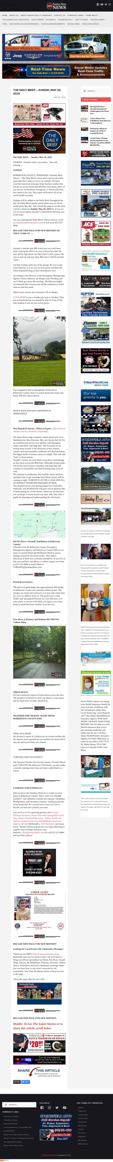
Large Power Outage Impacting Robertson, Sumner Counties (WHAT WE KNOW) (100, 141)
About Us (13, 15)
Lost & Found (81, 20)
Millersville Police (10, 1124)
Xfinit (23, 824)
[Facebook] (98, 4)
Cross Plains (83, 1118)
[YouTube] (64, 1107)
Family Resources (90, 24)
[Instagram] (109, 4)
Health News (37, 20)
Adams (80, 1107)
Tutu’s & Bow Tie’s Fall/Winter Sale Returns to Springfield (100, 120)
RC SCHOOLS (9, 1131)
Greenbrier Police (10, 1120)
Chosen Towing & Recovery (30, 818)
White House (83, 1144)
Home (4, 15)
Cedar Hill (82, 1111)
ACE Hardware (47, 824)
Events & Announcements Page (45, 954)
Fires (4, 24)
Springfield (82, 1140)
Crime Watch (92, 15)
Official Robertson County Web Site (18, 1127)
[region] (96, 154)
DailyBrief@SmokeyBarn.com (29, 222)
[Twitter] (106, 4)
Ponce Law (33, 821)
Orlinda (81, 1129)
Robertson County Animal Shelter (17, 1135)
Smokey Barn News (49, 1155)
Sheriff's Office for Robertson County (19, 1138)
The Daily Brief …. (98, 20)
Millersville (82, 1126)
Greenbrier (82, 1122)
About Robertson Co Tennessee (36, 15)
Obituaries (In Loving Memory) (24, 24)
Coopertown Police (11, 1116)
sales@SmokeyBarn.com (33, 832)
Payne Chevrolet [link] (38, 815)
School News (73, 24)
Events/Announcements (53, 24)
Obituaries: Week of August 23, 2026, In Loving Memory (98, 131)
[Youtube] (102, 4)
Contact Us (59, 15)
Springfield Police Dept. (13, 1142)
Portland (81, 1133)
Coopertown (83, 1115)
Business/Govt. (65, 20)
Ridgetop (81, 1137)
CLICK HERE (19, 297)
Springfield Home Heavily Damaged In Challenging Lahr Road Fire (99, 110)
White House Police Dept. (13, 1145)
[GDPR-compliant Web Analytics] (4, 1160)
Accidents (51, 20)
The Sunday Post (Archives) (15, 20)
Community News (75, 15)
